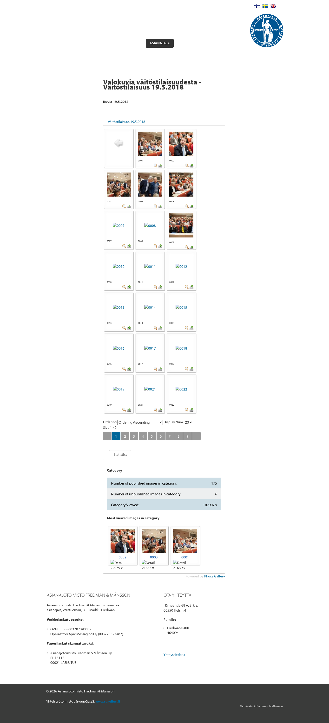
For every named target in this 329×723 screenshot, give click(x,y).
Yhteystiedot (190, 43)
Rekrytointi (221, 43)
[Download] (160, 166)
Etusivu (56, 43)
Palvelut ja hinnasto (90, 43)
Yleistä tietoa (129, 43)
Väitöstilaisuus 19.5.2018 (126, 121)
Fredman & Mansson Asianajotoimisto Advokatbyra (91, 18)
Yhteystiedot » (174, 654)
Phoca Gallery (214, 576)
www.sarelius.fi (107, 701)
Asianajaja (160, 43)
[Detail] (156, 166)
